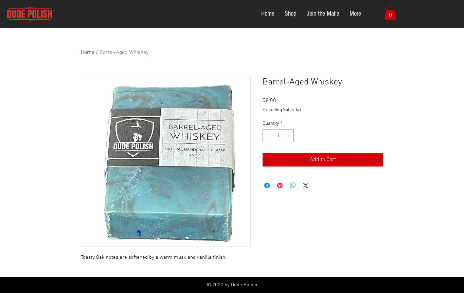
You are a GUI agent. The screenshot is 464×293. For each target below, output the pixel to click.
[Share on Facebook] (267, 185)
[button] (390, 12)
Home (87, 52)
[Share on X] (306, 185)
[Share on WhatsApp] (293, 185)
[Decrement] (268, 136)
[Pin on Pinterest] (280, 185)
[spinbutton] (278, 136)
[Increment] (288, 136)
